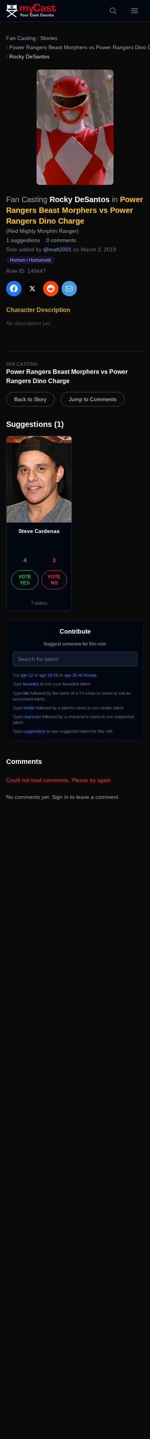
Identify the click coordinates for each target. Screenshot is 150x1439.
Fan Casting (21, 38)
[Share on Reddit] (50, 288)
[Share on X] (32, 288)
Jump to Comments (93, 399)
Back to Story (30, 399)
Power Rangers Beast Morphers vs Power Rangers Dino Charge (74, 210)
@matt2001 (57, 249)
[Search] (113, 11)
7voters (39, 603)
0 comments (61, 240)
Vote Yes (24, 580)
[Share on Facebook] (14, 288)
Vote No (54, 580)
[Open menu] (134, 11)
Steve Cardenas (39, 531)
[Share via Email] (69, 288)
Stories (48, 38)
